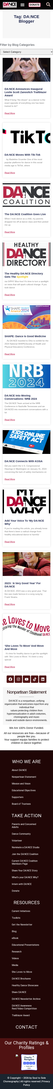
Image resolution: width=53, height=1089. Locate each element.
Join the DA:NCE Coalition (25, 854)
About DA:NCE (19, 770)
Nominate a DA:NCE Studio (25, 847)
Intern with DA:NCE (22, 884)
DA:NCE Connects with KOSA (24, 461)
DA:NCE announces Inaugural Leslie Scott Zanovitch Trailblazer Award (26, 92)
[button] (22, 5)
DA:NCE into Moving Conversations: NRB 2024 (21, 397)
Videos (15, 958)
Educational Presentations (25, 944)
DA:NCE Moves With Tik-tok (22, 154)
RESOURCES (27, 902)
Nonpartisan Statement (24, 776)
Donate (15, 890)
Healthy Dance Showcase (25, 985)
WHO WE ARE (26, 761)
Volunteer (17, 840)
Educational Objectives (24, 790)
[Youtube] (26, 679)
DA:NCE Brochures (21, 978)
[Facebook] (10, 679)
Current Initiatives (21, 911)
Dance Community (21, 833)
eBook (15, 938)
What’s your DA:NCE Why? (25, 877)
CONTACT (26, 1027)
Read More (10, 113)
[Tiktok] (34, 679)
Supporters (17, 797)
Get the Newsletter (22, 924)
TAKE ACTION (26, 815)
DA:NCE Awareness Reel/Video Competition (24, 1007)
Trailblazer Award (21, 1015)
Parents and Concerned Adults (24, 825)
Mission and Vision (21, 783)
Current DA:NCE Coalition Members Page (25, 862)
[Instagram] (18, 679)
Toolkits (16, 917)
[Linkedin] (42, 679)
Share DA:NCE (19, 992)
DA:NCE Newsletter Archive (26, 999)
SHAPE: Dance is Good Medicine (25, 336)
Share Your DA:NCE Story (25, 870)
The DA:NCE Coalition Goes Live (25, 214)
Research (16, 951)
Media (15, 965)
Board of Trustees (21, 804)
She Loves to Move (22, 971)
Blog (14, 931)
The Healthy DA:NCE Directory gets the (24, 275)
